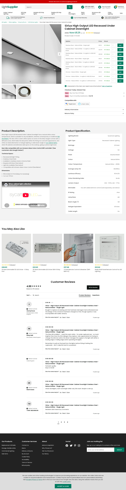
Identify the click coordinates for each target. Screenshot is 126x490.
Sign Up (119, 450)
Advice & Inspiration (48, 445)
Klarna (24, 448)
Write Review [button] (93, 287)
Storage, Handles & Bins (9, 448)
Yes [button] (60, 317)
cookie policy (66, 482)
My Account (25, 454)
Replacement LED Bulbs (9, 445)
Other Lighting (110, 13)
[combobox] (49, 7)
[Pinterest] (75, 445)
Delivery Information (71, 109)
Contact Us (25, 445)
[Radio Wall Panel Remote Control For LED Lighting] (109, 248)
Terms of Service (27, 462)
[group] (36, 286)
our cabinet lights (51, 143)
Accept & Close (63, 486)
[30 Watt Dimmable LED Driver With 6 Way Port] (47, 248)
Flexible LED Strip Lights (56, 13)
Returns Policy (69, 113)
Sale (121, 13)
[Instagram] (79, 445)
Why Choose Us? (47, 448)
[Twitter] (71, 445)
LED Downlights (72, 13)
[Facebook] (67, 445)
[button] (119, 7)
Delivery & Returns (27, 451)
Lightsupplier (10, 7)
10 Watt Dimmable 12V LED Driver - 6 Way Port (15, 270)
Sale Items (5, 454)
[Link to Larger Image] (31, 54)
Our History (45, 454)
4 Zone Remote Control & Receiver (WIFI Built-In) (77, 270)
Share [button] (68, 317)
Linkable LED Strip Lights (38, 13)
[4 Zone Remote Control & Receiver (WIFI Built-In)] (78, 248)
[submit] (70, 7)
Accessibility (25, 459)
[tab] (85, 295)
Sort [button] (28, 295)
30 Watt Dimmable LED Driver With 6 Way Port (46, 270)
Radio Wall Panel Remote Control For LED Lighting (108, 270)
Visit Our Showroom (48, 451)
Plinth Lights (83, 13)
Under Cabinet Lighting (8, 13)
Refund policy (26, 465)
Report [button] (64, 317)
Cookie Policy (26, 457)
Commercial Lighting (8, 451)
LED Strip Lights (23, 13)
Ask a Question (107, 86)
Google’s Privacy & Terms (34, 479)
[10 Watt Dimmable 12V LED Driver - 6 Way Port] (16, 248)
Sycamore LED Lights (96, 13)
